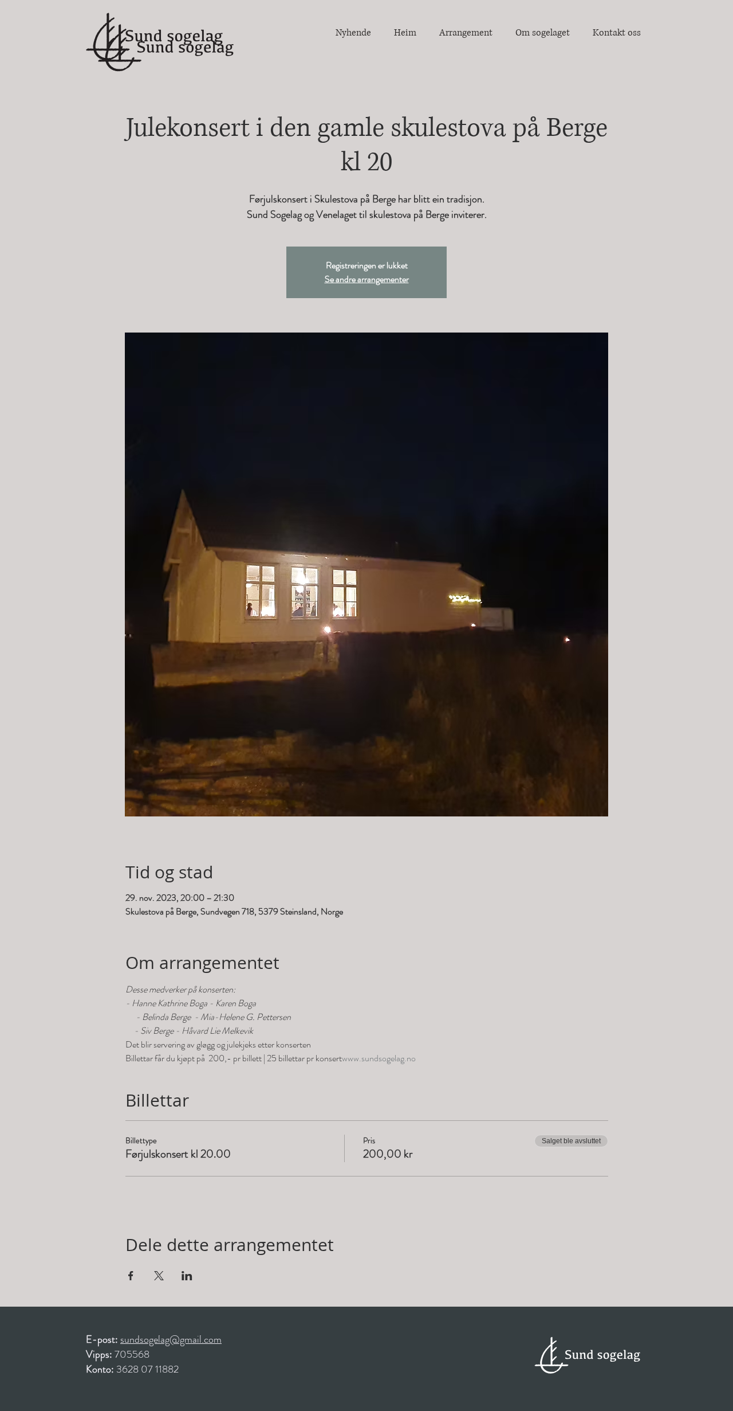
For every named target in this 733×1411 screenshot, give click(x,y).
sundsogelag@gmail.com (171, 1339)
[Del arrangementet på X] (158, 1275)
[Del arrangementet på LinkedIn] (187, 1275)
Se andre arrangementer (367, 279)
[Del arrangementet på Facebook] (130, 1275)
